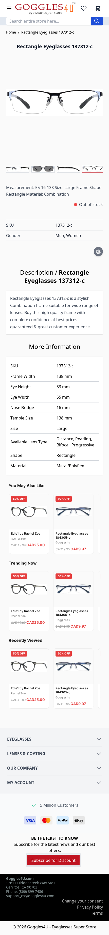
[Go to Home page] (45, 8)
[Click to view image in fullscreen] (54, 102)
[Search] (97, 21)
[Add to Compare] (98, 251)
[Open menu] (9, 8)
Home (11, 32)
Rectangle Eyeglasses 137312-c (47, 32)
